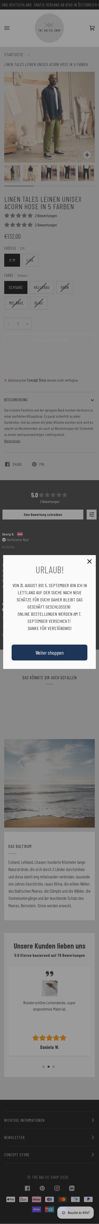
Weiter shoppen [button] (49, 652)
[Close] (89, 561)
